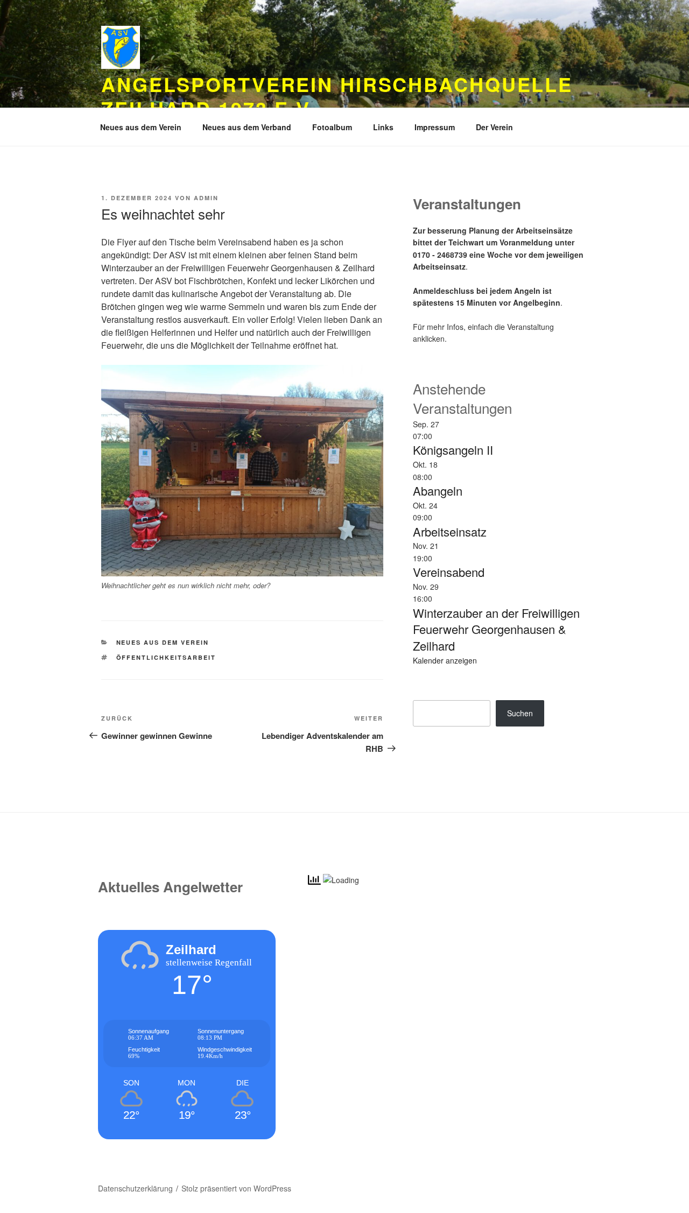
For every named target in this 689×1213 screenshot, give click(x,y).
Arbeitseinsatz (450, 531)
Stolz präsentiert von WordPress (236, 1188)
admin (206, 198)
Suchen (520, 713)
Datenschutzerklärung (135, 1188)
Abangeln (437, 490)
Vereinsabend (448, 571)
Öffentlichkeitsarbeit (166, 657)
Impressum (434, 127)
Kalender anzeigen (445, 660)
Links (383, 127)
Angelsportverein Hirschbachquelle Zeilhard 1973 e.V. (337, 96)
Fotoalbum (332, 127)
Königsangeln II (453, 449)
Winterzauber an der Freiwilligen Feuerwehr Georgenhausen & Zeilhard (496, 629)
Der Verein (494, 127)
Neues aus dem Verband (246, 127)
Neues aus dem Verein (140, 127)
